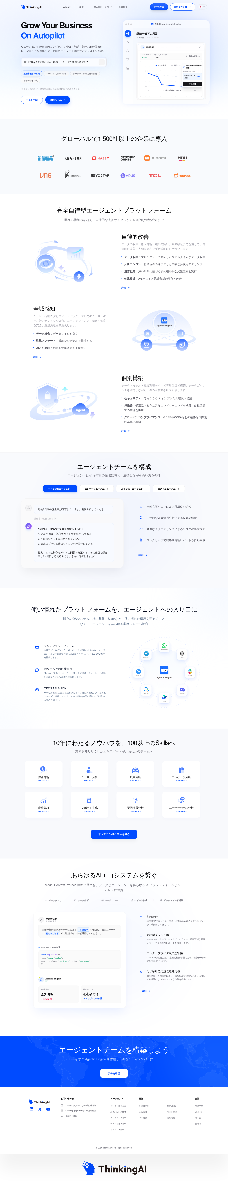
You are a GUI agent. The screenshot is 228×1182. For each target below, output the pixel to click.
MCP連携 (143, 1117)
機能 (81, 7)
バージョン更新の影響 (56, 73)
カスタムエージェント (169, 488)
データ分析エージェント (60, 488)
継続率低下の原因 (32, 73)
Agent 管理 (172, 1111)
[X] (40, 1109)
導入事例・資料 (101, 7)
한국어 (198, 1123)
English (198, 1111)
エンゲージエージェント (97, 488)
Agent (66, 7)
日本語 (198, 1117)
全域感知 (143, 1111)
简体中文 (199, 1105)
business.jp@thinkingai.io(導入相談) (80, 1105)
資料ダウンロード (182, 7)
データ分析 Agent (118, 1105)
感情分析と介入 (31, 80)
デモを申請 (159, 7)
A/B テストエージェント (133, 488)
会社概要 (123, 7)
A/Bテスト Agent (118, 1111)
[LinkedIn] (31, 1109)
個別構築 (171, 1117)
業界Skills (171, 1105)
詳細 (123, 287)
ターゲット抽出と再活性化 (85, 73)
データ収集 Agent (118, 1123)
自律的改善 (144, 1105)
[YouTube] (48, 1109)
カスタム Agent (117, 1129)
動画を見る (56, 99)
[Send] (102, 62)
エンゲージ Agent (118, 1117)
